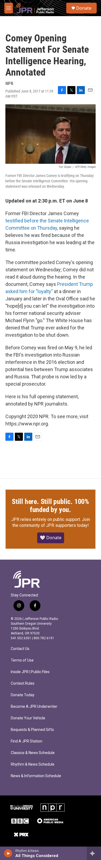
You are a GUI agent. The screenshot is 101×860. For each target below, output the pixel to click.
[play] (8, 853)
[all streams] (94, 853)
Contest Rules (22, 683)
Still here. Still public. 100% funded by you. (50, 505)
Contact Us (20, 649)
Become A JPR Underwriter (34, 707)
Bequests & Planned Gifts (32, 730)
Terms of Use (22, 660)
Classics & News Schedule (33, 753)
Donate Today (22, 695)
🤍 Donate (50, 538)
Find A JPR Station (26, 741)
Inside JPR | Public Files (30, 672)
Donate (83, 8)
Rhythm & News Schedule (32, 764)
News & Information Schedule (36, 776)
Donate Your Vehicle (28, 718)
